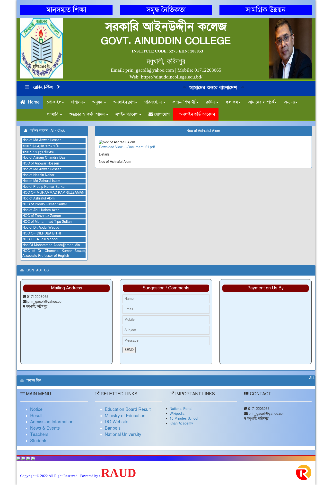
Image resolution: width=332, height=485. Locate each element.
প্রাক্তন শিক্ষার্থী (184, 102)
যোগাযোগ (161, 114)
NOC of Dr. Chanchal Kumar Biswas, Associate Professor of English (53, 253)
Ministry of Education (125, 416)
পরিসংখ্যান (153, 102)
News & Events (45, 428)
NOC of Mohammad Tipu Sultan (47, 221)
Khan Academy (181, 423)
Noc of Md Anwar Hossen (41, 140)
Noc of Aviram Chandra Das (43, 157)
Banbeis (113, 428)
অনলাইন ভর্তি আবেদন (196, 114)
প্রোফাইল (54, 102)
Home (33, 102)
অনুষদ (98, 102)
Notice (36, 409)
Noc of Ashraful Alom (38, 198)
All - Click (58, 130)
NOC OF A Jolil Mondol (40, 239)
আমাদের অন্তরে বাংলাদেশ (207, 88)
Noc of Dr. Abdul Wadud (40, 227)
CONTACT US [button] (36, 270)
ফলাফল (232, 102)
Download (106, 147)
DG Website (116, 422)
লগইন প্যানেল (127, 114)
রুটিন (211, 102)
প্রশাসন (77, 102)
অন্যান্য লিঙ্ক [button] (32, 380)
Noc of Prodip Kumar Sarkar (44, 186)
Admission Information (51, 422)
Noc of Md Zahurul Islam (41, 181)
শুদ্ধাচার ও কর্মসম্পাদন (87, 114)
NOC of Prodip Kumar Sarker (44, 204)
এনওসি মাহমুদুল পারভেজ (38, 151)
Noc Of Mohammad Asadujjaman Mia (51, 245)
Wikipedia (177, 413)
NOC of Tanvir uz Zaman (41, 216)
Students (38, 441)
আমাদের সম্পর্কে (261, 102)
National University (123, 434)
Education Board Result (128, 409)
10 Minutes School (184, 418)
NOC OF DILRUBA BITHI (41, 233)
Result (36, 416)
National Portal (181, 409)
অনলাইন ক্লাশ (124, 102)
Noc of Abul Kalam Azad (41, 210)
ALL (312, 378)
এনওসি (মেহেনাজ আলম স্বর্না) (40, 146)
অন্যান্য (289, 102)
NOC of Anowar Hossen (40, 163)
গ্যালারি (53, 114)
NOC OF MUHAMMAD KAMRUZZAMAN (53, 192)
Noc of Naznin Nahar (38, 175)
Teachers (39, 434)
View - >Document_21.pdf (135, 147)
